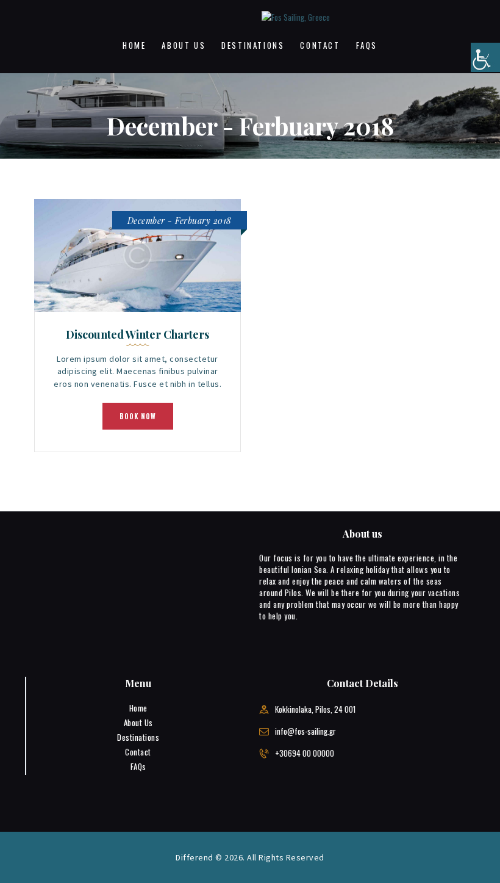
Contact (138, 752)
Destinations (138, 737)
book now (138, 416)
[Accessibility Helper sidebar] (485, 57)
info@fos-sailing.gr (305, 731)
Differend (194, 857)
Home (138, 708)
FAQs (138, 766)
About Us (138, 722)
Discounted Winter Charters (137, 334)
